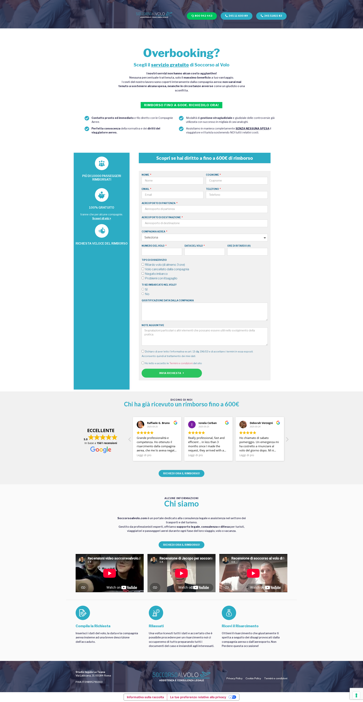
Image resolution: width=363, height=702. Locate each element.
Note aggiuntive (153, 325)
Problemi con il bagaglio (161, 278)
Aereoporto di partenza (159, 203)
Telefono (212, 189)
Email (146, 189)
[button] (287, 440)
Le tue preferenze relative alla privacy (198, 697)
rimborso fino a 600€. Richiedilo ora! (181, 105)
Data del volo (194, 246)
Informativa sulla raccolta (145, 697)
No (147, 294)
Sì (146, 289)
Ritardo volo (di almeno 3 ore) (165, 264)
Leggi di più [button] (144, 455)
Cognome (212, 175)
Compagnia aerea (154, 232)
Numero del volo (153, 246)
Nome (146, 175)
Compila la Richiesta (93, 626)
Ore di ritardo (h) (239, 246)
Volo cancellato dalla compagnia (167, 269)
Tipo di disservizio (154, 260)
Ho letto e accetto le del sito (173, 363)
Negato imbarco (156, 273)
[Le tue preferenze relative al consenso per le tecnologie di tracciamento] (356, 695)
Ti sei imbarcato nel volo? (159, 285)
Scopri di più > (101, 218)
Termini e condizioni (181, 363)
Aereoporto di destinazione (161, 217)
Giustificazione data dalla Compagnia (168, 300)
